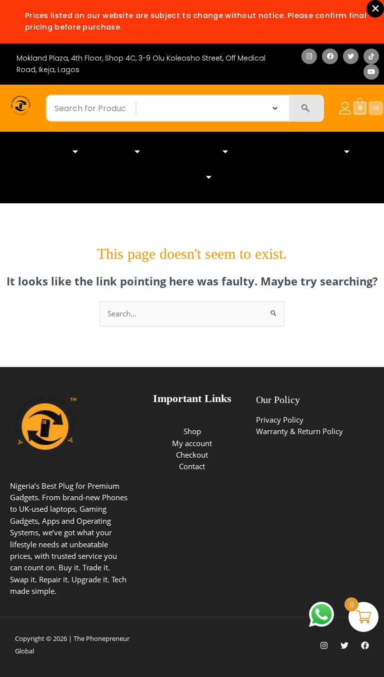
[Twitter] (344, 645)
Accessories (179, 177)
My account (192, 443)
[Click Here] (375, 108)
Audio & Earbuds (189, 152)
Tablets (114, 152)
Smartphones (43, 152)
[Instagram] (324, 645)
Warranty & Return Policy (299, 431)
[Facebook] (365, 645)
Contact (192, 466)
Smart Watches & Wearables (294, 152)
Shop (192, 431)
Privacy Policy (280, 420)
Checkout (192, 455)
